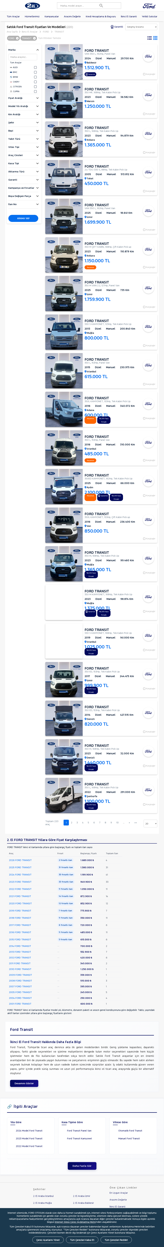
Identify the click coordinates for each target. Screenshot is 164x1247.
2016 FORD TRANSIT (20, 932)
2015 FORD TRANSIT (20, 939)
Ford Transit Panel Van (79, 1130)
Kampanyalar (52, 16)
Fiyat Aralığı (15, 97)
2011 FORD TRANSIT (20, 963)
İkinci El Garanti (129, 16)
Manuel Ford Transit (129, 1138)
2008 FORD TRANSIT (20, 980)
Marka (12, 49)
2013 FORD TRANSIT (20, 951)
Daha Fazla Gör (82, 1165)
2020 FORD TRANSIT (20, 903)
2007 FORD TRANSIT (20, 986)
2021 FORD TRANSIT (20, 896)
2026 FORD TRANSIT (20, 860)
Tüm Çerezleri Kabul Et (82, 1239)
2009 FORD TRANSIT (20, 974)
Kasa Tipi (13, 163)
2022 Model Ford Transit (29, 1146)
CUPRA (16, 91)
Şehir (11, 122)
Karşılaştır (150, 74)
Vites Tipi (13, 147)
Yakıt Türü (14, 138)
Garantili (119, 26)
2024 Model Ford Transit (29, 1130)
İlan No (12, 204)
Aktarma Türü (16, 171)
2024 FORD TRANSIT (20, 874)
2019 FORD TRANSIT (20, 910)
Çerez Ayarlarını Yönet (48, 1239)
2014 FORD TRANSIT (20, 946)
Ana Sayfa (12, 31)
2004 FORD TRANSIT (20, 997)
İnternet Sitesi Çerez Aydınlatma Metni (75, 1221)
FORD (46, 31)
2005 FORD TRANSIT (20, 992)
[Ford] (150, 5)
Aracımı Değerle (72, 16)
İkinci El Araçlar (29, 31)
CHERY (16, 82)
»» (135, 822)
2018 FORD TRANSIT (20, 917)
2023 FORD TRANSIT (20, 881)
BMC (15, 72)
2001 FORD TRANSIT (20, 1003)
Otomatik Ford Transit (130, 1130)
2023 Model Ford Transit (29, 1138)
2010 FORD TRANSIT (20, 969)
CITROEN (17, 86)
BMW (15, 77)
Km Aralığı (14, 114)
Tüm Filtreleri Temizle (49, 38)
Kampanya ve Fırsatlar (21, 187)
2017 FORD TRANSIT (20, 925)
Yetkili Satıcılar (149, 16)
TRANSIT (59, 31)
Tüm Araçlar (13, 16)
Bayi (10, 130)
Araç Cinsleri (15, 155)
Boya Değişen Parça (19, 196)
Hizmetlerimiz (32, 16)
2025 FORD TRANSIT (20, 867)
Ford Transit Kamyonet (79, 1138)
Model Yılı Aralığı (18, 106)
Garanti (12, 179)
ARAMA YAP (23, 218)
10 (117, 822)
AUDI (15, 67)
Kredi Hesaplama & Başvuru (101, 16)
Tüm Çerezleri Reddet (116, 1239)
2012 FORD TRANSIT (20, 957)
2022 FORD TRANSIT (20, 889)
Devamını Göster (24, 1083)
